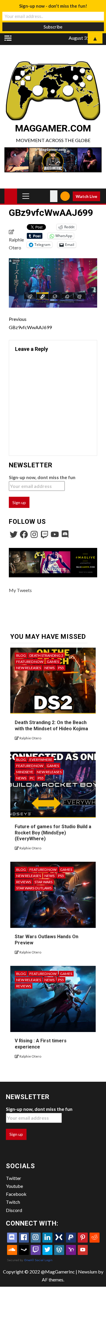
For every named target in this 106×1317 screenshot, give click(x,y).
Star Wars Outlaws (34, 888)
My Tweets (20, 590)
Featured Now (29, 661)
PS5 (61, 668)
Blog (21, 655)
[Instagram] (34, 534)
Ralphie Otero (30, 738)
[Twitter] (13, 534)
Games (53, 661)
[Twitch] (44, 534)
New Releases (28, 668)
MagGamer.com (53, 128)
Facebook (16, 1194)
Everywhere (40, 759)
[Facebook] (24, 534)
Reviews (23, 882)
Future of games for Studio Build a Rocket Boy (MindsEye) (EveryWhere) (53, 833)
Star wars (43, 882)
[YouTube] (54, 534)
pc (32, 778)
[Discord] (65, 534)
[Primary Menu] (26, 196)
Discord (14, 1210)
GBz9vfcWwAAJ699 (30, 323)
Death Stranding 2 (46, 655)
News (49, 668)
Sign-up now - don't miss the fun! (53, 6)
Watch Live (86, 196)
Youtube (14, 1186)
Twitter (13, 1178)
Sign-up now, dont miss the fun (42, 477)
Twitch (13, 1202)
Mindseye (24, 772)
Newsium (87, 1271)
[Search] (53, 196)
